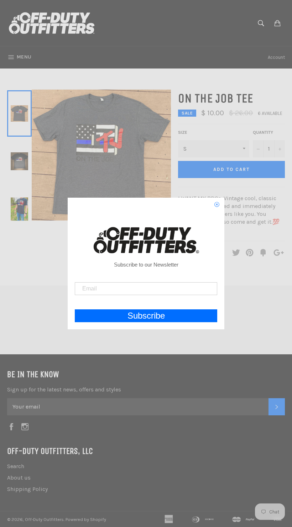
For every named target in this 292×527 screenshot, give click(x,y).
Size (182, 132)
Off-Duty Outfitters (44, 519)
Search (15, 466)
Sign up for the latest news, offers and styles (64, 389)
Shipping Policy (27, 489)
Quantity (263, 132)
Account (276, 57)
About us (19, 477)
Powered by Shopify (86, 519)
